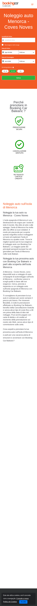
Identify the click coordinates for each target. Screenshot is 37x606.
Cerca (18, 78)
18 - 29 (5, 71)
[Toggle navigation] (32, 4)
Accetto (23, 602)
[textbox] (18, 40)
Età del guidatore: (7, 67)
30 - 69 (13, 71)
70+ (21, 71)
